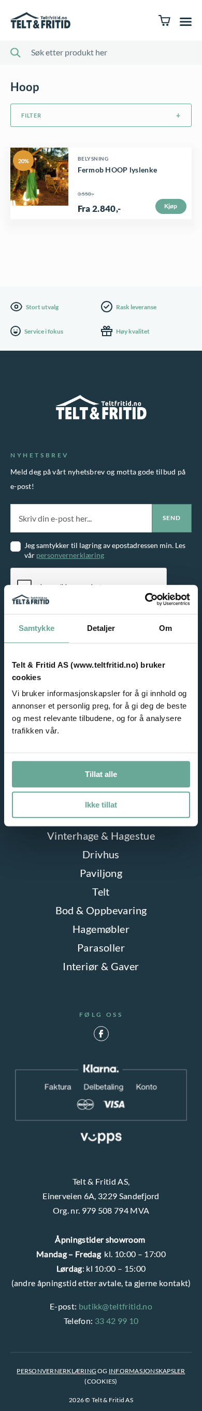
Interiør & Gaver (101, 966)
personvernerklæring (70, 555)
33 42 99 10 (117, 1321)
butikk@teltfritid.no (115, 1306)
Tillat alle (101, 774)
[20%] (39, 211)
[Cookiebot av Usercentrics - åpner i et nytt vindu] (145, 599)
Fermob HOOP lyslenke (117, 169)
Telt (101, 891)
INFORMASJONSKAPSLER (147, 1371)
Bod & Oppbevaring (101, 910)
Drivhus (101, 854)
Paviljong (101, 873)
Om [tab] (165, 628)
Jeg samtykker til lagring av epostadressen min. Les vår (104, 550)
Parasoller (101, 947)
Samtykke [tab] (36, 628)
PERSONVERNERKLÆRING (56, 1371)
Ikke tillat (101, 804)
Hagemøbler (101, 929)
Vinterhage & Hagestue (101, 835)
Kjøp (171, 206)
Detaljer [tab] (101, 628)
